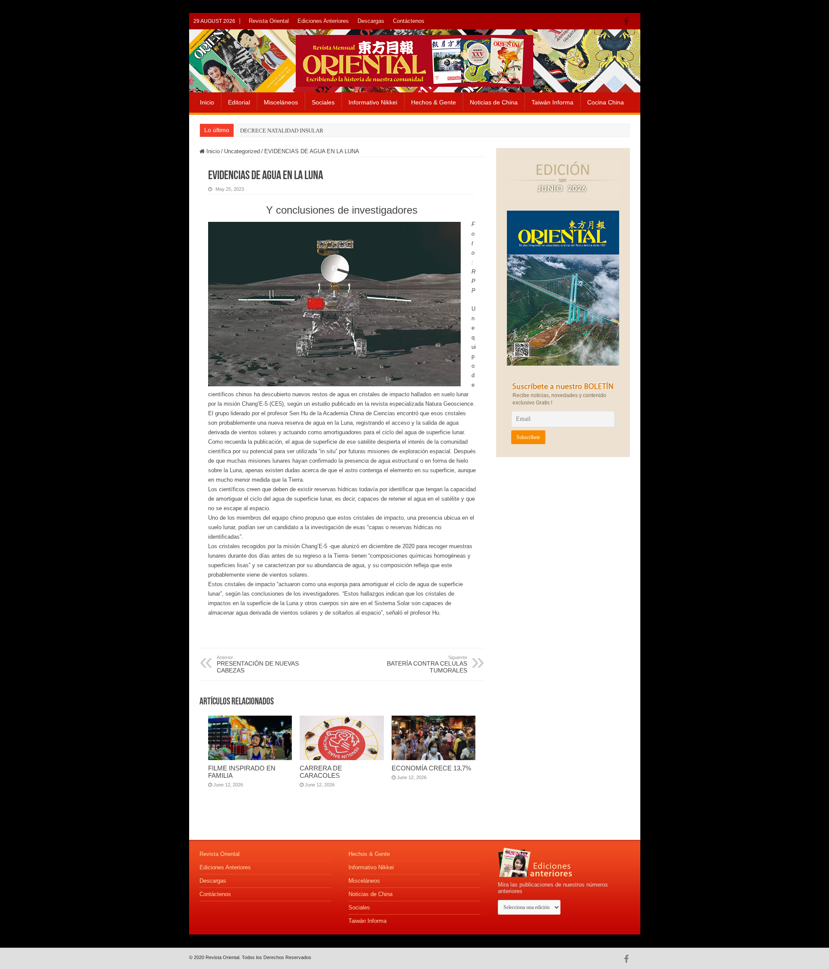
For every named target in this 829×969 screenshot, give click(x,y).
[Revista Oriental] (414, 59)
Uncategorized (242, 151)
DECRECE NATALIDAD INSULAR (281, 130)
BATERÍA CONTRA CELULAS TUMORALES (427, 664)
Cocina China (605, 102)
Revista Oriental (269, 21)
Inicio (207, 102)
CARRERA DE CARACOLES (321, 771)
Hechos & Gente (433, 102)
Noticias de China (494, 102)
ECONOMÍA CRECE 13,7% (431, 768)
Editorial (239, 102)
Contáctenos (408, 21)
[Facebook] (628, 21)
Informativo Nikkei (372, 102)
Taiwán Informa (552, 102)
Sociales (323, 102)
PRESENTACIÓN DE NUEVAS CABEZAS (258, 664)
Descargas (371, 21)
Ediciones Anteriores (323, 21)
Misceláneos (281, 102)
